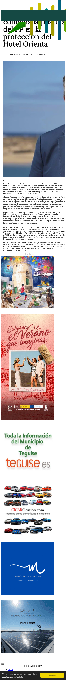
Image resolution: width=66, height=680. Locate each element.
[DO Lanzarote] (27, 419)
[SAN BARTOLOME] (27, 308)
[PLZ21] (27, 653)
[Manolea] (27, 594)
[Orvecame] (27, 536)
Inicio (10, 670)
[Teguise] (27, 477)
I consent (52, 675)
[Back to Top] (2, 664)
